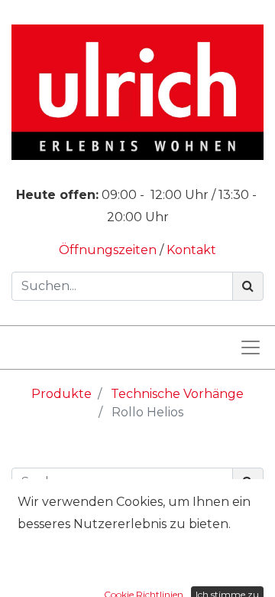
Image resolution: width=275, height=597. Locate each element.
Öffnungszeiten (109, 250)
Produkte (61, 394)
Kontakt (191, 250)
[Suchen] (248, 286)
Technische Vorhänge (177, 394)
